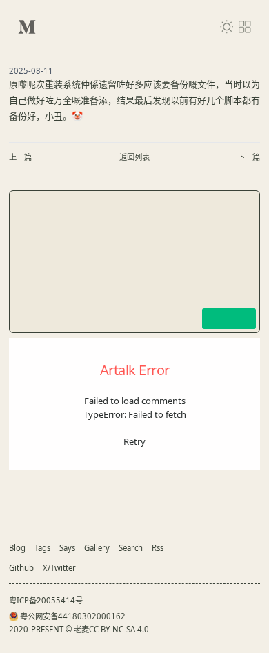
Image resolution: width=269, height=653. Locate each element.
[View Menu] (245, 27)
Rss (157, 548)
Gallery (97, 548)
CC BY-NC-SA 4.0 (119, 629)
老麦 (81, 629)
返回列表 (134, 157)
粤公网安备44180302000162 (73, 616)
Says (67, 548)
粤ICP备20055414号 (46, 600)
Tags (42, 548)
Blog (17, 548)
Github (21, 568)
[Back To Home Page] (27, 27)
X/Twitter (59, 568)
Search (131, 548)
